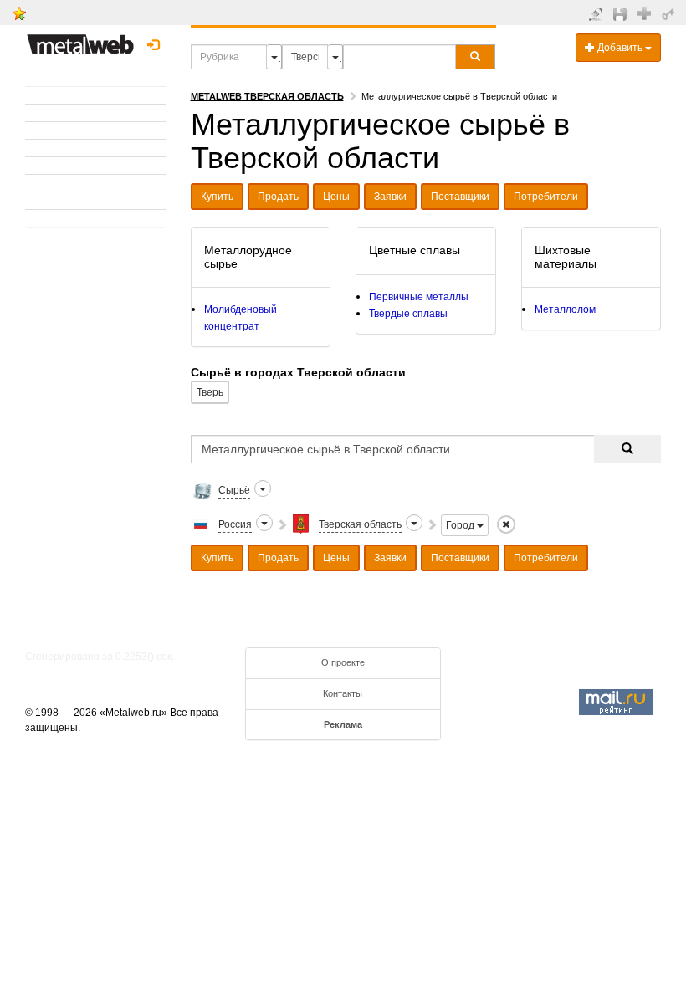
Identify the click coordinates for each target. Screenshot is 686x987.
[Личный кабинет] (670, 13)
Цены (336, 196)
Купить (217, 196)
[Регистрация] (646, 12)
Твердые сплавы (408, 314)
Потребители (546, 196)
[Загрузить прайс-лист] (622, 13)
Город (461, 525)
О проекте (343, 662)
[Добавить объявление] (598, 13)
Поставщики (460, 196)
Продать (278, 196)
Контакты (342, 693)
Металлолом (565, 309)
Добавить (620, 48)
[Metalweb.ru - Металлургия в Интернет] (80, 39)
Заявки (390, 196)
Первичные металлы (418, 297)
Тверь (210, 392)
